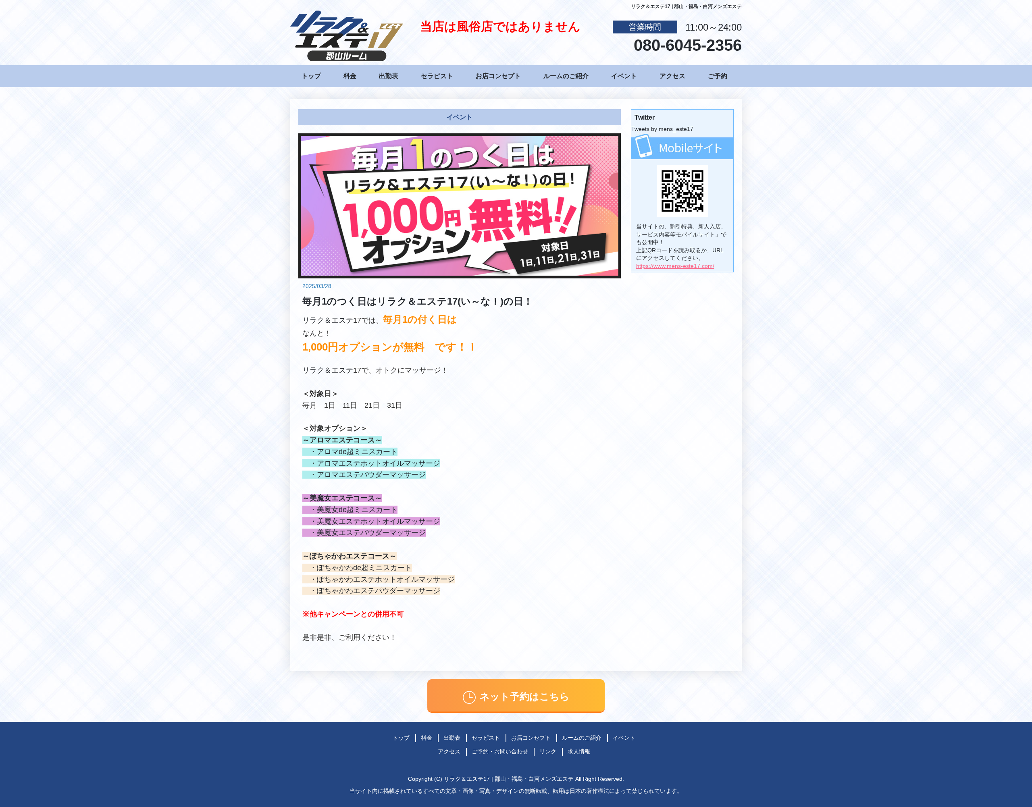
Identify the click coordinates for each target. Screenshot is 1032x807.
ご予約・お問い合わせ (500, 751)
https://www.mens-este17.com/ (675, 266)
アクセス (672, 76)
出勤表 (388, 76)
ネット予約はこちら (525, 696)
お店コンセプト (498, 76)
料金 (349, 76)
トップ (311, 76)
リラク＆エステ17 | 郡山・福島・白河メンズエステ (509, 779)
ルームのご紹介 (566, 76)
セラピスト (437, 76)
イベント (624, 76)
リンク (547, 751)
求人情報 (579, 751)
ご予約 (717, 76)
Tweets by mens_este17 (662, 129)
